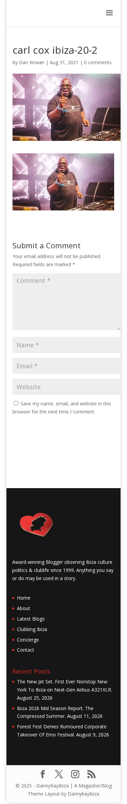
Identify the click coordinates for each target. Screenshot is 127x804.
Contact (25, 650)
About (23, 608)
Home (23, 598)
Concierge (28, 639)
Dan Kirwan (31, 62)
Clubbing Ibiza (32, 629)
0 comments (98, 62)
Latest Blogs (31, 618)
